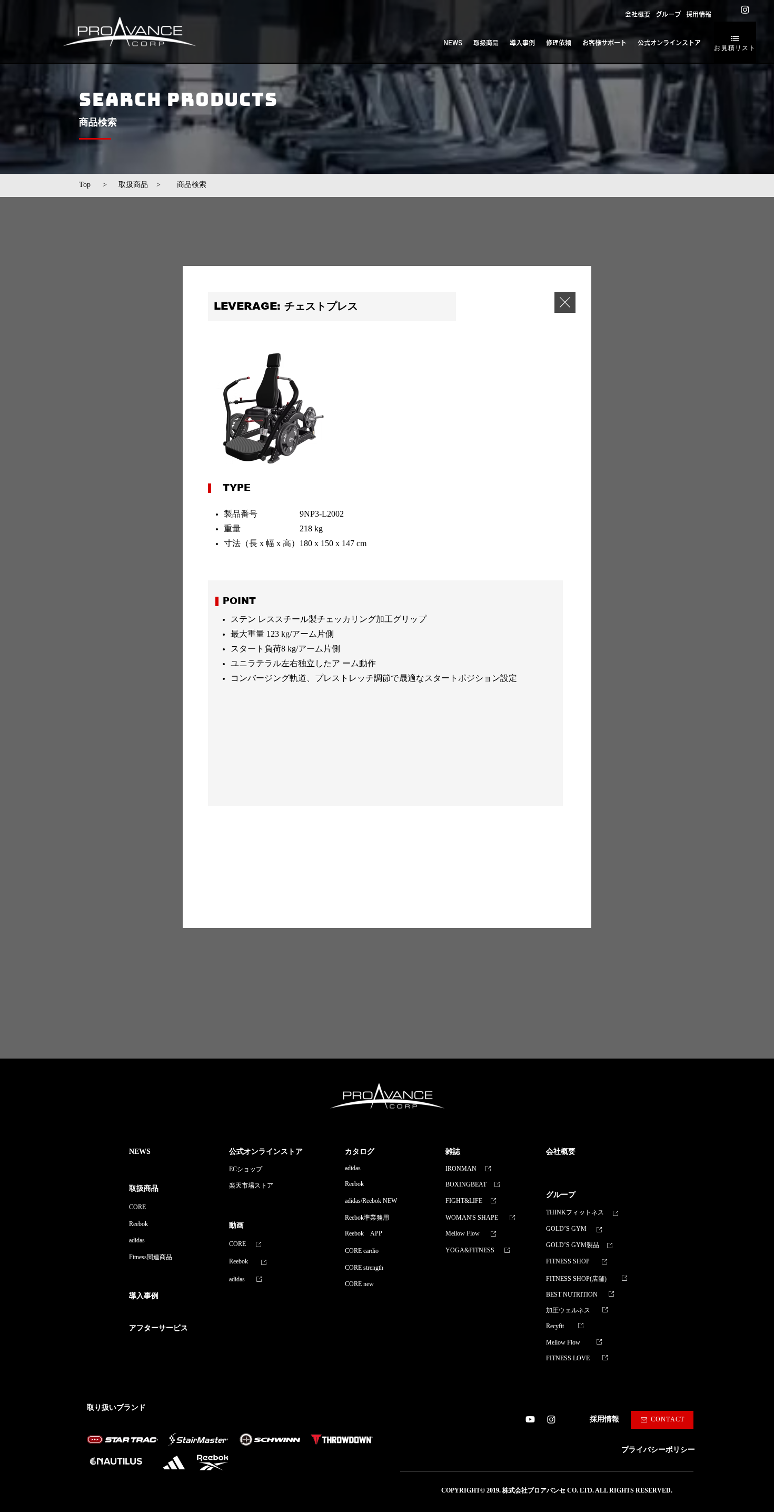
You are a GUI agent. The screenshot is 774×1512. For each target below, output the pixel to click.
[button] (668, 14)
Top (88, 185)
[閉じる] (564, 302)
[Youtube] (530, 1419)
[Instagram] (745, 9)
